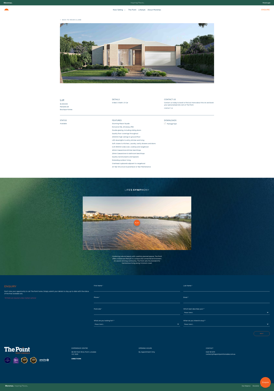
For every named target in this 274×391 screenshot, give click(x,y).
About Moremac (154, 10)
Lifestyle (141, 10)
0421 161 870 (210, 352)
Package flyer (172, 124)
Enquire (265, 382)
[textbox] (224, 312)
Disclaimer (256, 386)
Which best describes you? (194, 309)
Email (185, 297)
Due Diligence (246, 386)
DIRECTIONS (76, 359)
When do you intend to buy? (194, 320)
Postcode (98, 309)
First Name (98, 286)
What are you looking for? (104, 320)
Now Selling (118, 10)
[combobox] (226, 312)
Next (262, 333)
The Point (132, 10)
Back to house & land (71, 19)
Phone (97, 297)
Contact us (168, 108)
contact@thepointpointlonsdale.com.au (220, 354)
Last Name (187, 286)
